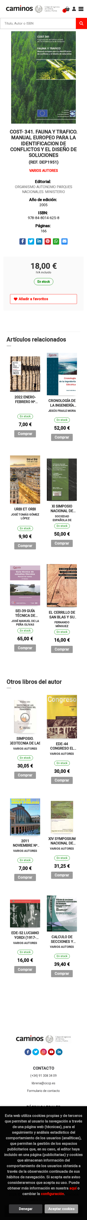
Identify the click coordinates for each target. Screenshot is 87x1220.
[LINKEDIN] (59, 1052)
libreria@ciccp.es (43, 1083)
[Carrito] (67, 8)
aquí (73, 1188)
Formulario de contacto (43, 1091)
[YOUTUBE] (51, 1052)
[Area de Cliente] (74, 9)
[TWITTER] (35, 1052)
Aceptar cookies (61, 1209)
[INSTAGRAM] (43, 1052)
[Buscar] (81, 23)
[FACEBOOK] (28, 1052)
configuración (52, 1193)
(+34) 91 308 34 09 (43, 1075)
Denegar (26, 1209)
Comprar (25, 434)
